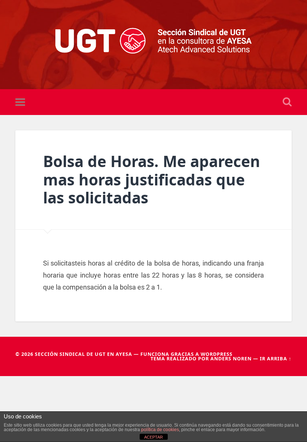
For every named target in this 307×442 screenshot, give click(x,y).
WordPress (216, 354)
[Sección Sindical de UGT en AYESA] (153, 44)
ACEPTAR (153, 437)
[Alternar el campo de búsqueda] (287, 102)
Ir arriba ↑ (276, 358)
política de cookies (160, 429)
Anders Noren (231, 358)
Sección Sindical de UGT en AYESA (83, 354)
